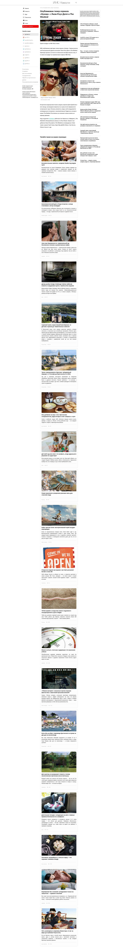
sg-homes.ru (28, 49)
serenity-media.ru (29, 43)
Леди (26, 14)
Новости (27, 11)
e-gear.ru (27, 54)
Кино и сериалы (29, 26)
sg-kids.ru (27, 57)
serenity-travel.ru (29, 40)
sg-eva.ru (27, 46)
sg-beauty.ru (28, 52)
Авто (26, 20)
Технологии (28, 17)
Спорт (26, 23)
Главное (27, 8)
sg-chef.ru (27, 37)
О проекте (25, 71)
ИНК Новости (61, 2)
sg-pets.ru (27, 60)
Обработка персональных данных (29, 79)
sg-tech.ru (27, 63)
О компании (25, 69)
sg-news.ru (27, 34)
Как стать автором (27, 73)
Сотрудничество (26, 75)
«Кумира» (51, 118)
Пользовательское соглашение (30, 82)
